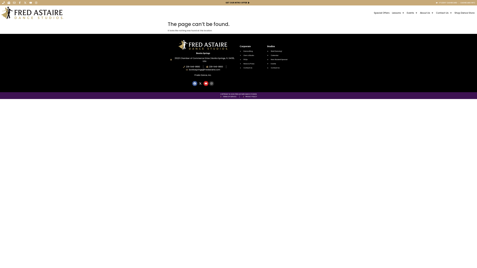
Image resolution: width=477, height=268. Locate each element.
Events (410, 13)
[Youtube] (30, 2)
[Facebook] (194, 83)
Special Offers (382, 13)
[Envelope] (14, 2)
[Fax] (9, 2)
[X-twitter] (25, 2)
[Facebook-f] (19, 2)
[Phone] (3, 2)
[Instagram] (36, 2)
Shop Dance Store (465, 13)
